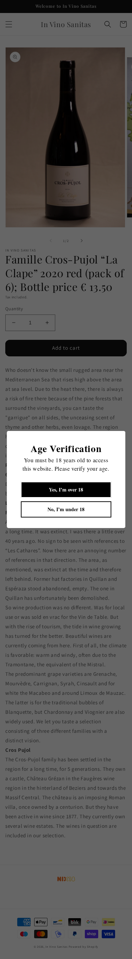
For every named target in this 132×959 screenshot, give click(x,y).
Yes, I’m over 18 (66, 489)
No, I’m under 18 (66, 509)
